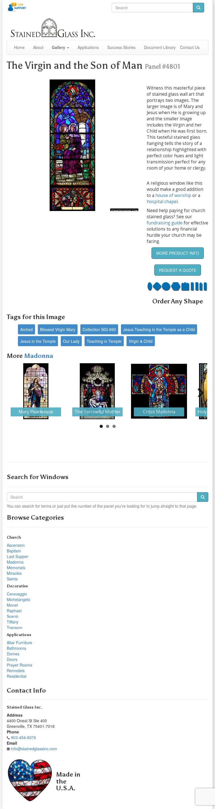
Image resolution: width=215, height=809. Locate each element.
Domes (13, 653)
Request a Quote (177, 270)
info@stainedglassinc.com (34, 748)
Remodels (16, 670)
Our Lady (71, 341)
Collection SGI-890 (99, 329)
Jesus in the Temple (38, 341)
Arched (26, 329)
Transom (14, 627)
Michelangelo (18, 599)
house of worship (173, 195)
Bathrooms (16, 648)
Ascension (16, 545)
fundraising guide (165, 223)
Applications (88, 47)
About (38, 47)
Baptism (14, 551)
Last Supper (17, 556)
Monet (12, 605)
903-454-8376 (23, 737)
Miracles (14, 573)
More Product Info (177, 253)
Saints (12, 578)
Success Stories (121, 47)
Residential (16, 676)
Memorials (16, 567)
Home (19, 47)
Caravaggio (17, 594)
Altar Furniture (19, 642)
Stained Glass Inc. (24, 707)
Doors (12, 659)
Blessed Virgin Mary (57, 329)
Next (198, 391)
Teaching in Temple (104, 341)
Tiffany (12, 622)
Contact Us (190, 47)
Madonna (38, 356)
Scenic (12, 616)
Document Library (160, 47)
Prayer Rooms (19, 665)
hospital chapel (162, 202)
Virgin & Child (141, 341)
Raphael (14, 610)
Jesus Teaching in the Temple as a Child (159, 329)
